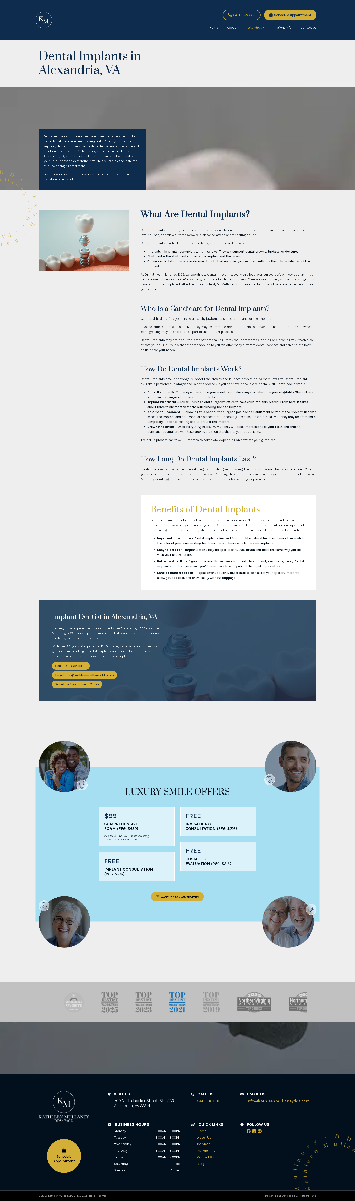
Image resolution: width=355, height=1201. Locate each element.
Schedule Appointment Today (77, 684)
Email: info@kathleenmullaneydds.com (84, 675)
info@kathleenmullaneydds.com (278, 1101)
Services (255, 27)
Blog (200, 1164)
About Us (204, 1137)
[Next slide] (303, 1002)
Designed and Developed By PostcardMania (290, 1195)
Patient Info (283, 27)
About (231, 27)
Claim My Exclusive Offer (180, 897)
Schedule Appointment (292, 15)
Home (213, 27)
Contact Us (308, 27)
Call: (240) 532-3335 (70, 666)
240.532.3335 (244, 15)
